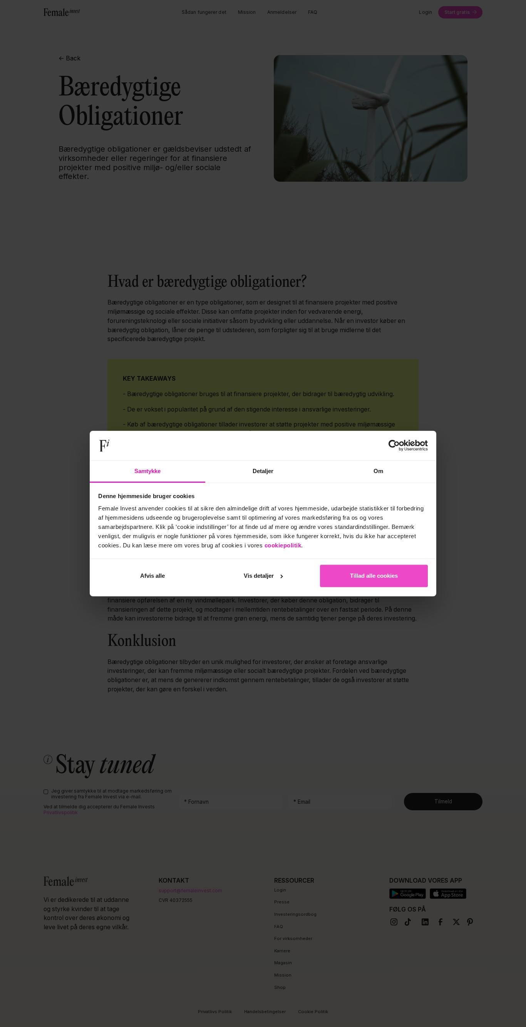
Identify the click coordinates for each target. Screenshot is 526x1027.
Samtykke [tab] (147, 471)
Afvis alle (152, 575)
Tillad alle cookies (374, 575)
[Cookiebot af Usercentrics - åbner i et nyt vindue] (394, 446)
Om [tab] (378, 471)
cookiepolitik (283, 545)
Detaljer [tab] (263, 471)
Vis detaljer (259, 575)
